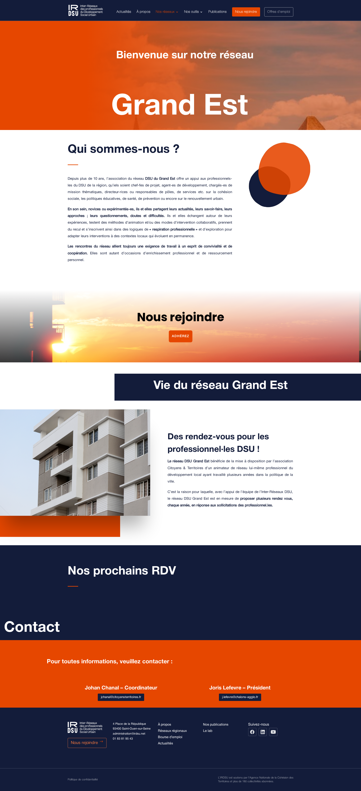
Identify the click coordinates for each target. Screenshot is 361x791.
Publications (217, 11)
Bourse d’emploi (170, 737)
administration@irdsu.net (129, 733)
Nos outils (191, 11)
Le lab (207, 731)
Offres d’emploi (278, 11)
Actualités (124, 11)
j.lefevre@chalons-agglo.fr (240, 697)
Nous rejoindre (246, 11)
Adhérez (180, 336)
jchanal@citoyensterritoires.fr (121, 697)
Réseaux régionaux (172, 731)
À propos (143, 11)
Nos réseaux (165, 11)
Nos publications (215, 724)
